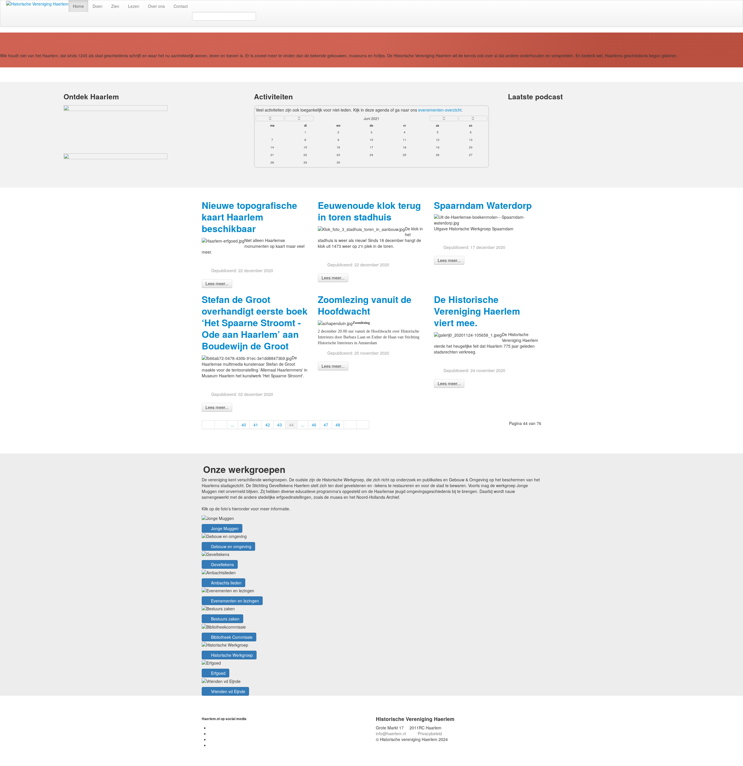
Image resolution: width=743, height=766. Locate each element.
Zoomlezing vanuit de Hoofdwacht (365, 305)
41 (255, 425)
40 (243, 425)
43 (279, 425)
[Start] (208, 424)
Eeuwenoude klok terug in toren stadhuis (369, 211)
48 (338, 425)
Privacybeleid (430, 733)
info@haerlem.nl (391, 733)
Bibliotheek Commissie (231, 637)
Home (78, 6)
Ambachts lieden (225, 583)
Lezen (133, 6)
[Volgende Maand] (444, 118)
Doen (97, 6)
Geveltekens (222, 564)
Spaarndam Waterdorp (483, 205)
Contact (181, 6)
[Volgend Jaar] (473, 118)
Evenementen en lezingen (234, 601)
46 (314, 425)
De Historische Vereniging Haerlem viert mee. (477, 311)
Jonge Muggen (224, 528)
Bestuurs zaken (224, 619)
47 (326, 425)
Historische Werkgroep (231, 655)
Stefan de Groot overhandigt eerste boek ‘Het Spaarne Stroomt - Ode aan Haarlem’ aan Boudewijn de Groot (255, 322)
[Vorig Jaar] (270, 118)
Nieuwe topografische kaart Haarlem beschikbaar (249, 217)
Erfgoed (218, 673)
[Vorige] (221, 424)
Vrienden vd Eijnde (227, 691)
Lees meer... (216, 283)
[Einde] (363, 424)
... (232, 425)
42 (267, 425)
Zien (115, 6)
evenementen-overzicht (439, 110)
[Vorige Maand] (299, 118)
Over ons (156, 6)
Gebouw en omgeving (230, 546)
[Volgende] (350, 424)
